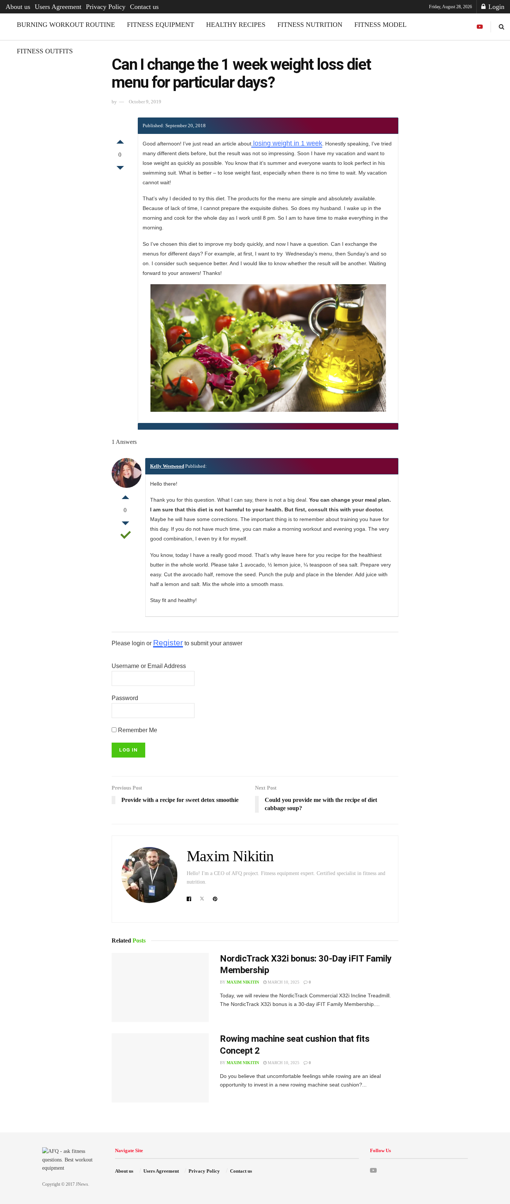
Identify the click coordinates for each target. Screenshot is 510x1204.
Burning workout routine (66, 24)
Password (125, 698)
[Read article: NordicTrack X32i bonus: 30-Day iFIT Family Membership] (160, 987)
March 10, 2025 (283, 982)
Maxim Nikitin (230, 856)
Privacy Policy (105, 6)
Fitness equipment (160, 24)
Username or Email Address (149, 666)
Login (495, 6)
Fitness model (380, 24)
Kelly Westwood (167, 466)
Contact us (144, 6)
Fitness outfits (45, 51)
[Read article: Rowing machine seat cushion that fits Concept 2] (160, 1068)
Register (168, 642)
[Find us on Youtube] (480, 26)
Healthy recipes (235, 24)
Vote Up (120, 140)
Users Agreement (58, 6)
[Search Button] (501, 26)
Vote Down (120, 169)
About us (18, 6)
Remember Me (136, 730)
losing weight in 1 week (286, 143)
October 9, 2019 (145, 101)
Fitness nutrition (309, 24)
